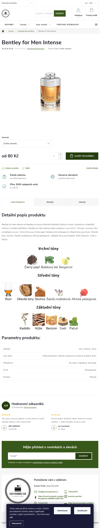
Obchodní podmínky (9, 3)
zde (11, 517)
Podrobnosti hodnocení (35, 49)
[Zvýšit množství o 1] (60, 154)
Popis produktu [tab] (18, 202)
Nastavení (16, 523)
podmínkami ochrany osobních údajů (48, 462)
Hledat (60, 13)
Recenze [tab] (50, 202)
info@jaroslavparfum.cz (48, 492)
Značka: (92, 168)
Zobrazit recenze (30, 407)
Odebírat (83, 456)
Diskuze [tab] (82, 202)
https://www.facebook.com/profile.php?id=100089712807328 (51, 497)
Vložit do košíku (84, 156)
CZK (90, 3)
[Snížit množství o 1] (60, 158)
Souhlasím (82, 510)
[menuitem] (9, 25)
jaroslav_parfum (75, 496)
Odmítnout (62, 510)
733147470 (73, 492)
